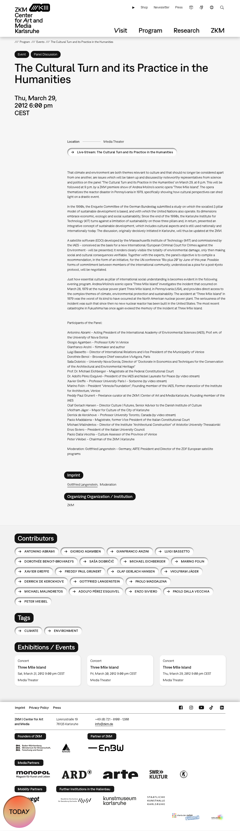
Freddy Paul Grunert (83, 571)
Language (211, 7)
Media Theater (113, 141)
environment (66, 631)
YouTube (201, 708)
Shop (144, 7)
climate (31, 631)
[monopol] (33, 774)
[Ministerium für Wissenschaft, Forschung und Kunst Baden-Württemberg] (33, 748)
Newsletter (161, 7)
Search (221, 7)
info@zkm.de (104, 724)
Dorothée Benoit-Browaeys (49, 561)
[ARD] (77, 774)
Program (150, 30)
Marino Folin (193, 561)
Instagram (191, 708)
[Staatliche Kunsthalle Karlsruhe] (156, 800)
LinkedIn (221, 708)
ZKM (218, 30)
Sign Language (201, 7)
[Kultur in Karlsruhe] (183, 774)
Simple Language (191, 7)
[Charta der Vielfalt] (185, 817)
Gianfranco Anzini (132, 551)
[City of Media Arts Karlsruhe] (218, 817)
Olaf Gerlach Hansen (136, 571)
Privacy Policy (39, 708)
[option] (47, 670)
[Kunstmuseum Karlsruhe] (119, 800)
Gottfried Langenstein (82, 484)
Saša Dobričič (101, 561)
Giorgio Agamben (85, 551)
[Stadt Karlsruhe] (66, 748)
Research (187, 30)
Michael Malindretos (43, 591)
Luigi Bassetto (177, 551)
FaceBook (180, 708)
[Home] (37, 18)
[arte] (120, 774)
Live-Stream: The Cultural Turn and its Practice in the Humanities (125, 152)
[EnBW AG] (105, 748)
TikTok (211, 708)
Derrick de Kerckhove (44, 581)
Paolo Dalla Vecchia (191, 591)
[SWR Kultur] (159, 774)
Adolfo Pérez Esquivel (99, 591)
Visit (120, 30)
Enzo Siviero (146, 591)
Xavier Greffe (36, 571)
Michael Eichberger (147, 561)
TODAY (19, 811)
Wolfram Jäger (184, 571)
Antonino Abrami (39, 551)
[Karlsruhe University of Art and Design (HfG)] (74, 800)
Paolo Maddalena (151, 581)
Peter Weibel (36, 601)
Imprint (20, 708)
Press (179, 7)
